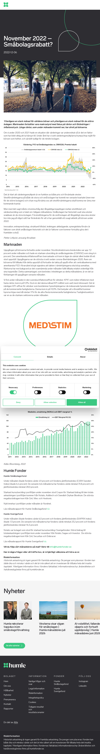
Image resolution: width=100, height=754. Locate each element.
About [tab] (82, 357)
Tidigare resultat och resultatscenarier (36, 709)
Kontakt (7, 704)
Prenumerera (10, 699)
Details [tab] (50, 357)
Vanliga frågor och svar (37, 682)
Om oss (7, 686)
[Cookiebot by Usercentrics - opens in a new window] (86, 350)
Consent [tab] (17, 357)
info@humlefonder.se (60, 546)
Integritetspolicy (36, 697)
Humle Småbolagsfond (61, 682)
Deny (18, 402)
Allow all (81, 402)
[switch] (37, 392)
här (48, 509)
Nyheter (7, 695)
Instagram (83, 681)
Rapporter (8, 708)
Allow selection (50, 402)
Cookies (32, 702)
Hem (6, 681)
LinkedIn (83, 686)
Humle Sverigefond (59, 690)
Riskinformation (36, 693)
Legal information (36, 688)
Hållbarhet (9, 690)
